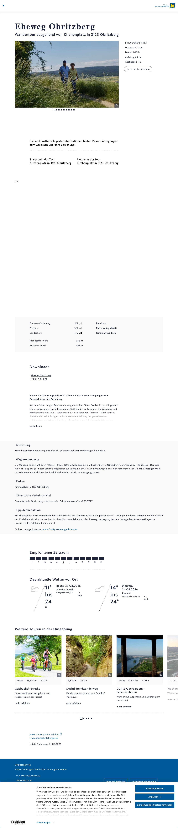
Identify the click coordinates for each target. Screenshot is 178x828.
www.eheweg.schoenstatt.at (44, 734)
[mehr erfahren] (38, 670)
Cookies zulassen (154, 788)
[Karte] (9, 5)
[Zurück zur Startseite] (165, 5)
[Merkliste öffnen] (13, 5)
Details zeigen (43, 822)
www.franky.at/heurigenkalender (60, 529)
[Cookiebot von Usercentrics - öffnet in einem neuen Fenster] (18, 822)
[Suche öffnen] (16, 5)
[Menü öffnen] (3, 5)
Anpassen (153, 797)
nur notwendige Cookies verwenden (154, 805)
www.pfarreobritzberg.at (42, 738)
